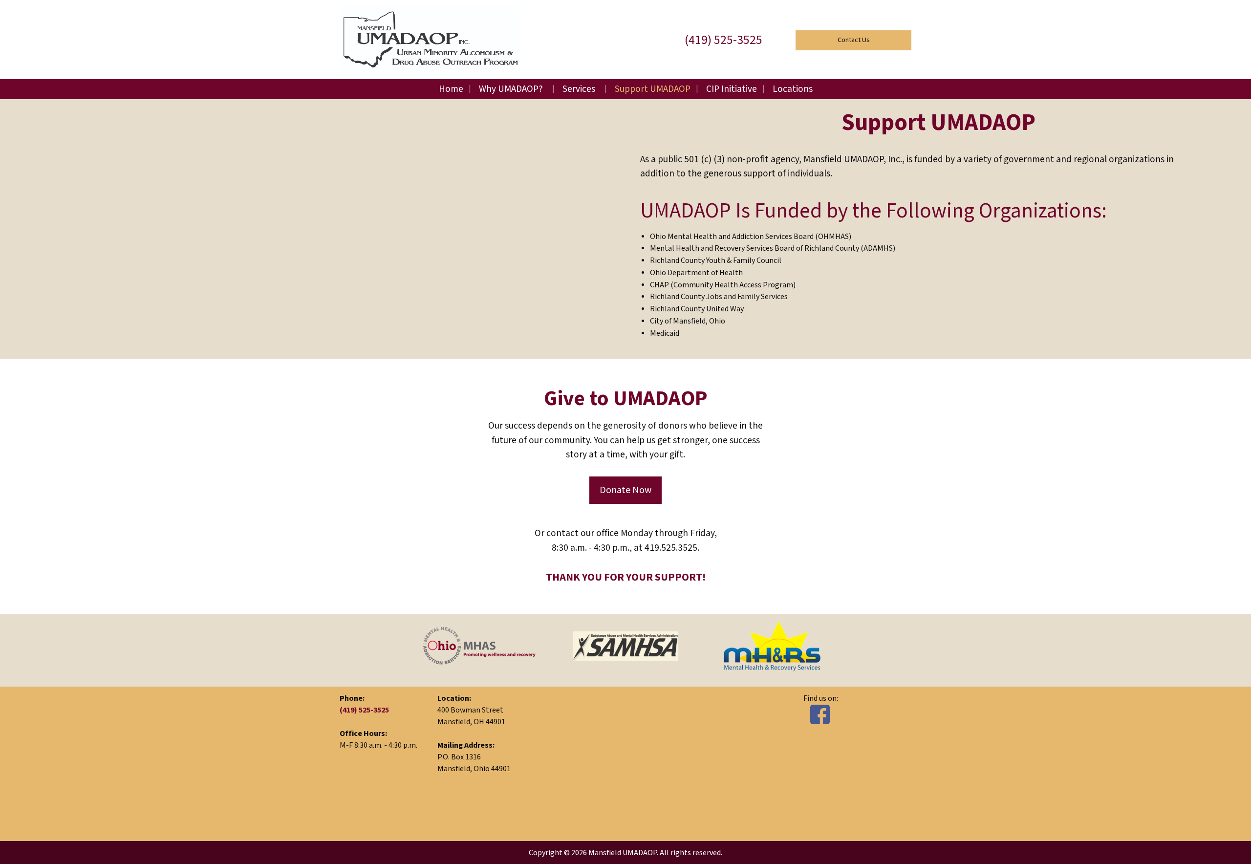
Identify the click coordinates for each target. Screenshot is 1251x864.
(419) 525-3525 (723, 40)
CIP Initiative (731, 89)
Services (578, 89)
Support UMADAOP (652, 89)
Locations (793, 89)
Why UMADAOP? (511, 89)
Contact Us (854, 39)
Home (451, 89)
